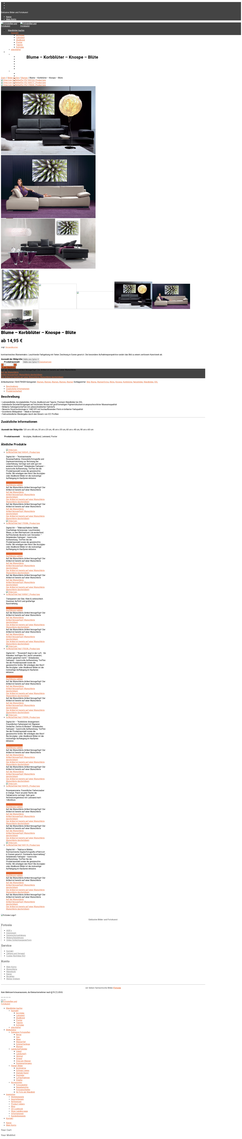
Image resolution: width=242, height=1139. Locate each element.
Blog (13, 1106)
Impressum (11, 933)
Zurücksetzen (45, 362)
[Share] (5, 997)
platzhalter (16, 49)
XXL (156, 382)
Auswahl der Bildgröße (11, 359)
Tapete (19, 45)
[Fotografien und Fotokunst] (20, 26)
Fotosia (117, 988)
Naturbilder (138, 382)
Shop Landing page (19, 1111)
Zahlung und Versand (15, 953)
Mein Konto (11, 19)
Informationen (17, 1113)
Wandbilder (148, 382)
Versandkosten (11, 347)
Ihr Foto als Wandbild (25, 1092)
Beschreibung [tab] (12, 386)
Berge (18, 57)
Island (18, 73)
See (18, 59)
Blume (93, 382)
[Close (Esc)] (2, 997)
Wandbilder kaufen (16, 30)
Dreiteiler (20, 1075)
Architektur (21, 1068)
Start (3, 78)
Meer (18, 61)
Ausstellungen (17, 1099)
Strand (19, 1058)
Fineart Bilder (17, 1066)
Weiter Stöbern (13, 979)
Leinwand (20, 37)
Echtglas (20, 47)
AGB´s (9, 930)
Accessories (16, 1082)
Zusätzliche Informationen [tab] (17, 389)
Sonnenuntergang (24, 1063)
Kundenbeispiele (18, 1116)
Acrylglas (20, 35)
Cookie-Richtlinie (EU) (15, 956)
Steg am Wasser (23, 1061)
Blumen (19, 69)
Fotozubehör (21, 1085)
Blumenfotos (103, 382)
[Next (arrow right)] (5, 999)
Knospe (118, 382)
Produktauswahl (12, 362)
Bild (88, 382)
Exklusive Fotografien (20, 54)
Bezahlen (10, 976)
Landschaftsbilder (19, 71)
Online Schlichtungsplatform (19, 940)
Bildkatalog (13, 52)
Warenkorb (11, 971)
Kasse (8, 17)
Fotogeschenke (23, 1089)
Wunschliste (11, 969)
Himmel (19, 1056)
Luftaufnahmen (23, 1078)
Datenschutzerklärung (16, 935)
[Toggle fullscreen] (7, 997)
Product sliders (18, 1104)
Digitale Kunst (22, 1073)
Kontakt (9, 951)
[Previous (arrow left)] (2, 999)
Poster (19, 42)
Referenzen (16, 1101)
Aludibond (20, 40)
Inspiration (10, 1094)
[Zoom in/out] (10, 997)
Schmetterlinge (23, 66)
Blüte (112, 382)
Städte (19, 1080)
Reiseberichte (22, 1087)
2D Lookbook (17, 1109)
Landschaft (21, 76)
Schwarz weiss (22, 1070)
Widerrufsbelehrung (15, 938)
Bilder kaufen (13, 78)
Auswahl (14, 33)
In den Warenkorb (8, 367)
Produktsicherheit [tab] (14, 391)
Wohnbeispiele (17, 1097)
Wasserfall (21, 64)
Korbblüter (127, 382)
